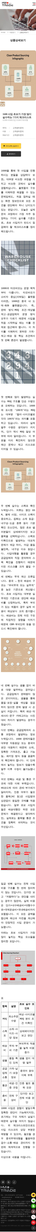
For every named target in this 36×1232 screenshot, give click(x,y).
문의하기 (12, 154)
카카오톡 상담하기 (12, 146)
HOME (3, 32)
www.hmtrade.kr (6, 1199)
